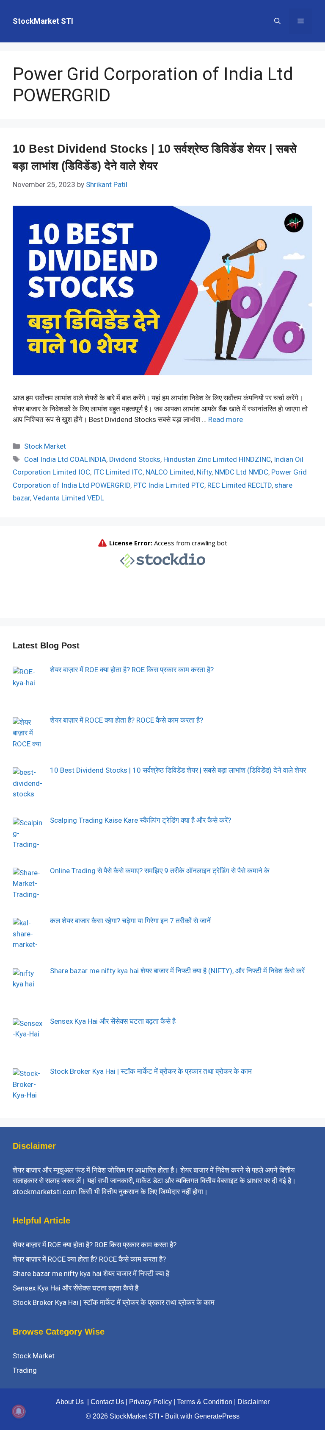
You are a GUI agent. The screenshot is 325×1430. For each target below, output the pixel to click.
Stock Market (45, 446)
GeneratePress (217, 1416)
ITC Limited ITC (118, 472)
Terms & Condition (204, 1401)
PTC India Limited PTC (168, 485)
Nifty (204, 472)
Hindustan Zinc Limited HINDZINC (217, 459)
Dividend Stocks (134, 459)
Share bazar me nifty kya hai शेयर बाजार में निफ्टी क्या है (91, 1273)
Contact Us (107, 1401)
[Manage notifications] (18, 1411)
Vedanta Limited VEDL (68, 498)
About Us (70, 1401)
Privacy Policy (150, 1401)
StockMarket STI (43, 21)
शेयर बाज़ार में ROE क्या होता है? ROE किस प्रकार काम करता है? (94, 1244)
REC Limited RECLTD (239, 485)
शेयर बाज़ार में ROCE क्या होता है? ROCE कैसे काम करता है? (89, 1259)
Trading (25, 1370)
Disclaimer (253, 1401)
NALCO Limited (170, 472)
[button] (277, 21)
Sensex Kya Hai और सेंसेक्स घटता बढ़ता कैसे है (75, 1288)
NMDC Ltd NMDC (241, 472)
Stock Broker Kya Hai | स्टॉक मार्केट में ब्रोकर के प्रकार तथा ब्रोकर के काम (114, 1302)
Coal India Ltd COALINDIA (65, 459)
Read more (225, 419)
